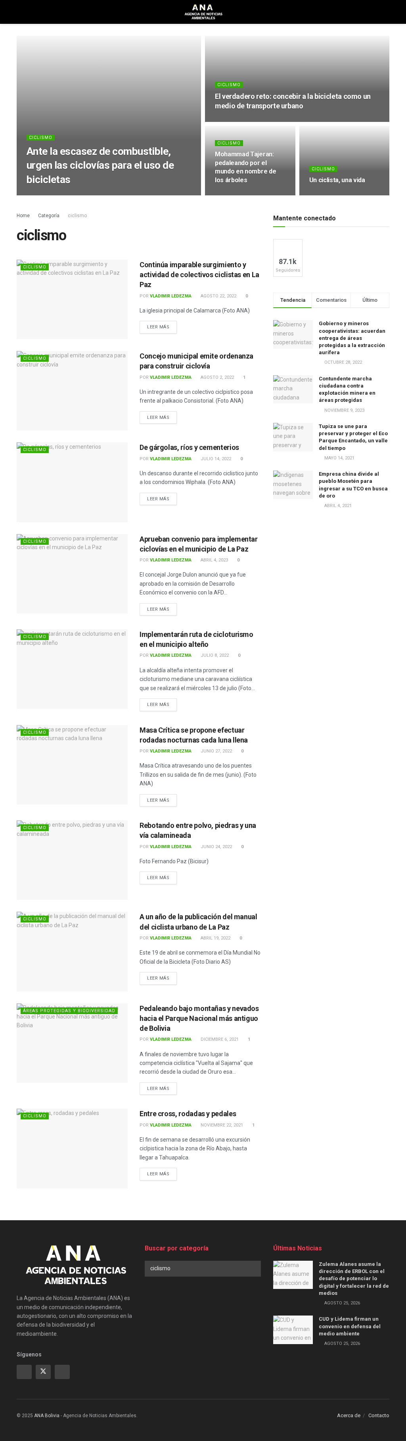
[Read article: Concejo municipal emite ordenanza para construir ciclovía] (72, 390)
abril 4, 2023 (213, 560)
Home (23, 215)
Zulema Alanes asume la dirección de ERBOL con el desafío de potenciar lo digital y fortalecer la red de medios (354, 1278)
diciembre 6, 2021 (219, 1039)
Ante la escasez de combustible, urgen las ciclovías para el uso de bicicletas (100, 165)
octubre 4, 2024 (236, 120)
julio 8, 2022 (214, 655)
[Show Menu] (20, 12)
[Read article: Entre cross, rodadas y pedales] (72, 1148)
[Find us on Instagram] (62, 1372)
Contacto (378, 1415)
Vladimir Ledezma (58, 194)
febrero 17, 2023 (331, 194)
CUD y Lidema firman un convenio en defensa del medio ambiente (350, 1326)
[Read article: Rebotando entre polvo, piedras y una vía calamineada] (72, 860)
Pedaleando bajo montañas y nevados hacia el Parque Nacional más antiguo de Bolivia (199, 1018)
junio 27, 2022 (215, 751)
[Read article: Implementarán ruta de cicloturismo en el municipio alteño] (72, 669)
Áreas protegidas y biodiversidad (69, 1010)
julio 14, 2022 (215, 458)
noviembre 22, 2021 (221, 1125)
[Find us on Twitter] (43, 1372)
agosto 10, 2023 (236, 194)
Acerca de (348, 1415)
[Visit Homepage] (203, 12)
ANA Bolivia (46, 1415)
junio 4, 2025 (101, 194)
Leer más (162, 327)
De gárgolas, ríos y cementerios (189, 447)
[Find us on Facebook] (24, 1372)
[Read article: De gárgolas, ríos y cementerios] (72, 482)
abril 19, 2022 (214, 938)
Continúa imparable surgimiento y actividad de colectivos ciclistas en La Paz (199, 274)
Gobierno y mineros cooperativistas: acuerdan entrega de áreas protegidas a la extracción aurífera (352, 337)
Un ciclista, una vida (337, 180)
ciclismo (40, 137)
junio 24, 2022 (215, 846)
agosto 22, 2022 (217, 296)
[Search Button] (386, 12)
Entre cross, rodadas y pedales (188, 1113)
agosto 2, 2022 (216, 377)
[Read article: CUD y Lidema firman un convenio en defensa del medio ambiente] (293, 1330)
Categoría (48, 215)
